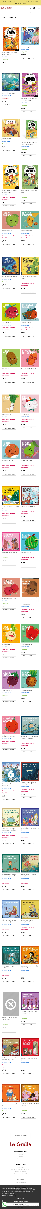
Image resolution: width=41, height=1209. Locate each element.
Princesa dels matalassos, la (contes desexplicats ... (9, 1018)
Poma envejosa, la (7, 230)
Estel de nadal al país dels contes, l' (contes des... (28, 783)
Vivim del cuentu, (6, 57)
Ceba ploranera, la (7, 644)
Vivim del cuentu (25, 146)
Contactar (20, 1159)
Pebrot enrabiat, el (26, 644)
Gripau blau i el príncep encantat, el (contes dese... (9, 829)
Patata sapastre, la (26, 604)
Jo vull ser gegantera (27, 47)
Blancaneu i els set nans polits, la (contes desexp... (29, 967)
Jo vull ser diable (6, 139)
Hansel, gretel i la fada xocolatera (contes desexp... (10, 967)
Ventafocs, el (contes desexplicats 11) (27, 921)
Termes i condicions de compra (20, 1169)
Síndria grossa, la (26, 552)
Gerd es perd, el (6, 322)
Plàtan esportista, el (26, 230)
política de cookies (7, 1195)
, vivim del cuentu (26, 103)
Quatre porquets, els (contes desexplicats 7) (29, 1012)
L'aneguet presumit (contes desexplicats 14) (28, 875)
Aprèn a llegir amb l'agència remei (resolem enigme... (29, 143)
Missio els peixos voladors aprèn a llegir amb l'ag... (9, 191)
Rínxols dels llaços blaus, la (9, 552)
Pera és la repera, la (26, 460)
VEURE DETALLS (7, 104)
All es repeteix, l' (25, 414)
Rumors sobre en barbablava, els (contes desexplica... (29, 737)
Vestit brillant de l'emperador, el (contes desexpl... (30, 829)
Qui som (20, 1154)
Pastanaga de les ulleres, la (28, 368)
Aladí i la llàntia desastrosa (9, 277)
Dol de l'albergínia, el (8, 690)
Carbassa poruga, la (27, 322)
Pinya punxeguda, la (26, 690)
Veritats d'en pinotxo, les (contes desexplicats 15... (9, 875)
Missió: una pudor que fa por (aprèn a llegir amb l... (29, 99)
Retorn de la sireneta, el (8, 93)
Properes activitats (20, 1182)
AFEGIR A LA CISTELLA (9, 66)
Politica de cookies (20, 1171)
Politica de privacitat (20, 1174)
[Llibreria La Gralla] (6, 7)
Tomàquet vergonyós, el (8, 736)
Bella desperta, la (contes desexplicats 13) (9, 921)
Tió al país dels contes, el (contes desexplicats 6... (9, 1059)
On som (20, 1156)
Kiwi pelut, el (5, 368)
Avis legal (20, 1167)
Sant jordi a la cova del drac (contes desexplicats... (29, 1059)
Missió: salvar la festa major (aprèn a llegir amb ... (9, 53)
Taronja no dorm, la (7, 460)
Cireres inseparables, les (9, 598)
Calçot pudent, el (6, 414)
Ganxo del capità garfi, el (28, 506)
